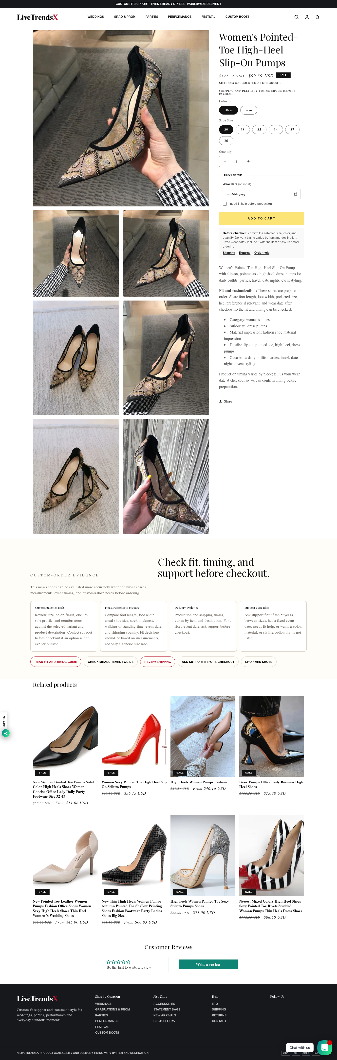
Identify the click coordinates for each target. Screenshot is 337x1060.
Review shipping (157, 661)
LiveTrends (37, 17)
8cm (248, 110)
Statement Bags (166, 1009)
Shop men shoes (258, 661)
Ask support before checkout (208, 661)
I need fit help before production (250, 203)
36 (226, 140)
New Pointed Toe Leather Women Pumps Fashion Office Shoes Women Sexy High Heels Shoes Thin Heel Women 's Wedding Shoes (62, 908)
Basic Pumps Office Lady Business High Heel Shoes (271, 784)
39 (226, 129)
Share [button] (228, 401)
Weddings (96, 16)
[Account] (307, 17)
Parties (152, 16)
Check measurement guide (110, 661)
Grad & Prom (124, 16)
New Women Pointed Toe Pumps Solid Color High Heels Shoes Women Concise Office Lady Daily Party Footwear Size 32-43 (63, 789)
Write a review (208, 964)
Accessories (164, 1004)
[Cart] (317, 17)
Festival (208, 16)
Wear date (237, 184)
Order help (261, 252)
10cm (228, 110)
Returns (245, 252)
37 (292, 129)
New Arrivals (164, 1015)
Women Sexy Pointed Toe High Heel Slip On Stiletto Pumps (134, 784)
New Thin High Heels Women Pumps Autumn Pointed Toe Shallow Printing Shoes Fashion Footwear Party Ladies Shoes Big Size (132, 908)
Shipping (226, 83)
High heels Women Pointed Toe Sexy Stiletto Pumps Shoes (199, 904)
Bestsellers (164, 1021)
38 (243, 129)
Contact (219, 1021)
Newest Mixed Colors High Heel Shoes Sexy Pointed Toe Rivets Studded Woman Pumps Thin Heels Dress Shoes (270, 906)
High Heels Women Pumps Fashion (198, 782)
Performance (179, 16)
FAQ (215, 1004)
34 (276, 129)
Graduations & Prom (112, 1009)
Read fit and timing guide (56, 661)
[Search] (297, 17)
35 (259, 129)
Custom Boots (237, 16)
